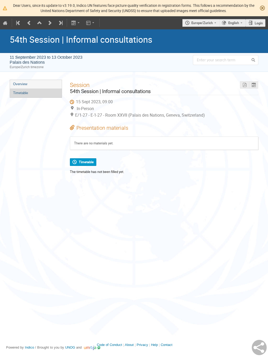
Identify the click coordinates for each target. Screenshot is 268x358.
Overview (20, 84)
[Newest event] (60, 22)
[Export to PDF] (244, 85)
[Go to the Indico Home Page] (5, 22)
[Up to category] (39, 22)
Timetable (20, 93)
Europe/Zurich (202, 22)
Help (154, 345)
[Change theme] (90, 22)
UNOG (70, 347)
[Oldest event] (18, 22)
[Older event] (29, 22)
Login (259, 23)
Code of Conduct (109, 345)
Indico (29, 347)
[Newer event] (50, 22)
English (233, 22)
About (129, 345)
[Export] (75, 22)
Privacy (142, 345)
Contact (166, 345)
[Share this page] (259, 347)
